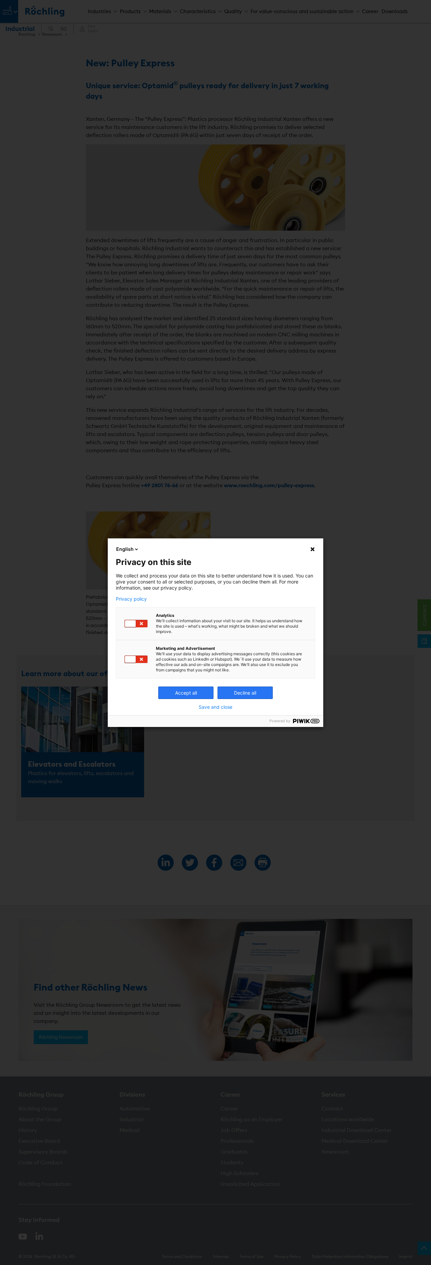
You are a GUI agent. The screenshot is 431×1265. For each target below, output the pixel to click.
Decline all (245, 693)
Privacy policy (131, 599)
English (125, 549)
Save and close (215, 707)
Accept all (186, 693)
